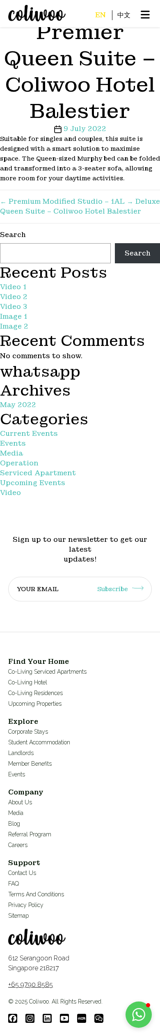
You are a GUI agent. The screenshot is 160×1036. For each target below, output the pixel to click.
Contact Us (22, 873)
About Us (20, 802)
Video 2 (13, 296)
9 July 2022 (85, 128)
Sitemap (18, 915)
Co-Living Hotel (27, 682)
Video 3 (13, 306)
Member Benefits (30, 763)
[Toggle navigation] (8, 21)
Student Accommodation (39, 742)
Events (13, 443)
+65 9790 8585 (30, 984)
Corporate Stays (28, 731)
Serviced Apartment (38, 473)
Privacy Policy (25, 905)
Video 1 (13, 287)
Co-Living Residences (35, 693)
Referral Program (29, 834)
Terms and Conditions (36, 894)
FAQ (13, 883)
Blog (14, 823)
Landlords (21, 753)
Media (11, 453)
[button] (139, 1014)
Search (13, 234)
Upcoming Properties (35, 703)
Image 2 (14, 326)
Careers (17, 845)
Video (10, 492)
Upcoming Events (32, 483)
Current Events (29, 433)
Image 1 (13, 316)
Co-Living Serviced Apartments (47, 671)
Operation (19, 463)
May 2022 (18, 405)
